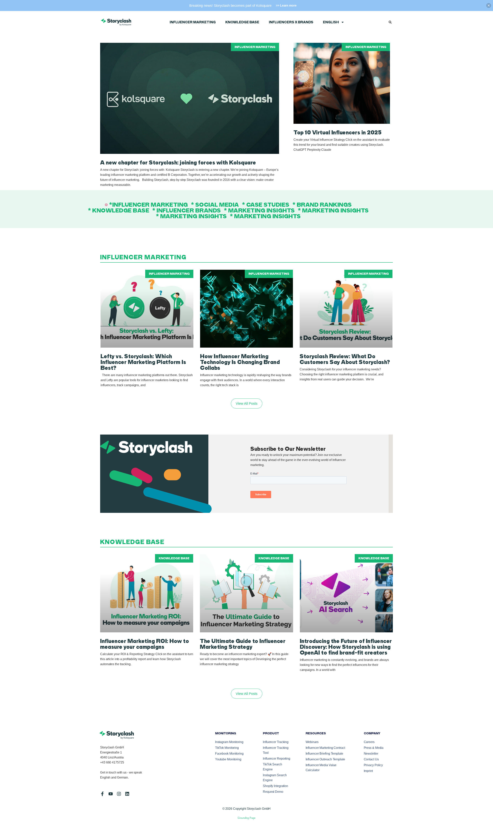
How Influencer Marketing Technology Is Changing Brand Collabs (240, 362)
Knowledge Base (242, 22)
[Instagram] (119, 794)
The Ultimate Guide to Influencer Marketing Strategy (242, 644)
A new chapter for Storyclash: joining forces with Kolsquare (178, 162)
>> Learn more (286, 5)
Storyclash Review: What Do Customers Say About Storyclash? (345, 359)
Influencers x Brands (291, 22)
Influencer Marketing (193, 22)
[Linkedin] (127, 794)
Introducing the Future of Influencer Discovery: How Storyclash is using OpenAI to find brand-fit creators (346, 646)
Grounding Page (246, 817)
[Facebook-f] (102, 794)
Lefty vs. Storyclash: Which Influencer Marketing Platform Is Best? (143, 362)
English (331, 22)
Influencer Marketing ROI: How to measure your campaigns (144, 644)
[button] (390, 22)
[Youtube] (110, 794)
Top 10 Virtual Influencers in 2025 (337, 132)
